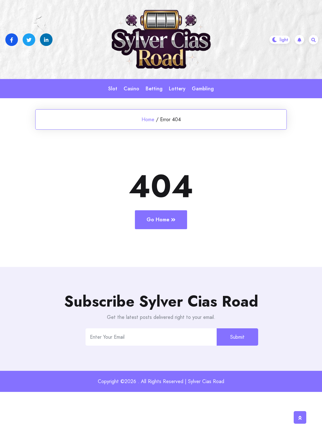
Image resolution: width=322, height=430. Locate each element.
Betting (154, 88)
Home (148, 119)
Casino (131, 88)
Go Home (158, 219)
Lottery (177, 88)
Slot (112, 88)
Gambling (203, 88)
